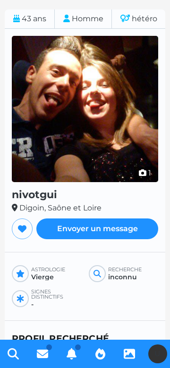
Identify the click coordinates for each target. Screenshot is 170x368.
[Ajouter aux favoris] (22, 228)
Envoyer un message (97, 228)
